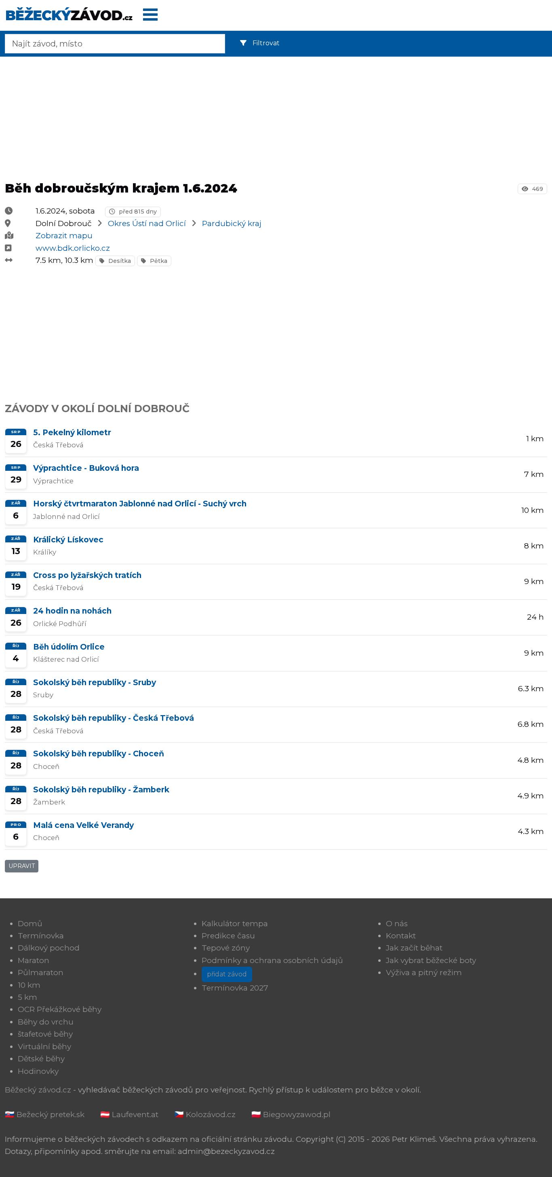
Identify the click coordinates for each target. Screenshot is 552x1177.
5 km (27, 997)
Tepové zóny (226, 948)
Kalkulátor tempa (235, 923)
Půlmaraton (40, 972)
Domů (30, 923)
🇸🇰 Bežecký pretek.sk (44, 1114)
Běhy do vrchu (46, 1022)
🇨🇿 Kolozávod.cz (205, 1114)
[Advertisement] (276, 116)
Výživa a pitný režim (424, 972)
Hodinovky (38, 1071)
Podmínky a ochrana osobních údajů (272, 960)
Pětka (157, 261)
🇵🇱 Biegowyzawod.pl (291, 1114)
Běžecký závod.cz (38, 1089)
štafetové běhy (45, 1034)
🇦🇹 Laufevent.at (129, 1114)
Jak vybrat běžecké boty (431, 960)
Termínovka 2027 (235, 988)
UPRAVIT (21, 866)
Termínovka (41, 935)
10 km (29, 985)
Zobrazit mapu (64, 235)
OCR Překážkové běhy (59, 1009)
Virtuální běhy (44, 1046)
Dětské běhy (41, 1058)
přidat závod (227, 974)
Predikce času (228, 935)
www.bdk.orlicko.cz (73, 248)
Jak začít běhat (414, 948)
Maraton (33, 960)
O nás (397, 923)
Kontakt (401, 935)
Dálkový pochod (49, 948)
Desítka (119, 261)
